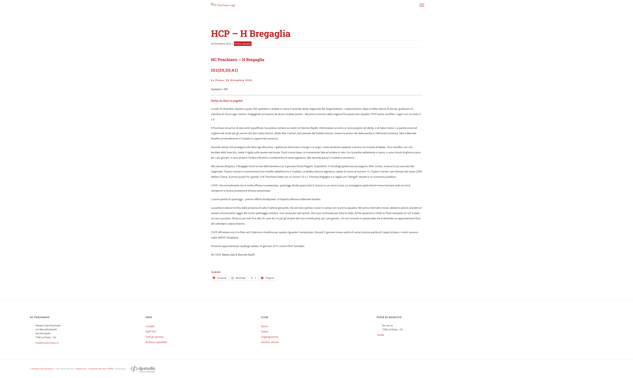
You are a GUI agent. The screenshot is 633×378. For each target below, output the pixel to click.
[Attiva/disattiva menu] (422, 5)
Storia (264, 326)
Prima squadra (243, 43)
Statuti (264, 331)
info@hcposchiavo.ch (47, 342)
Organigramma (269, 336)
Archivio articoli (270, 342)
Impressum (81, 368)
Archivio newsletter (156, 342)
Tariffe (380, 335)
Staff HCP (151, 331)
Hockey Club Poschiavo (42, 368)
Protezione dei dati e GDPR (100, 368)
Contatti (150, 326)
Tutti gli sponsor (155, 336)
